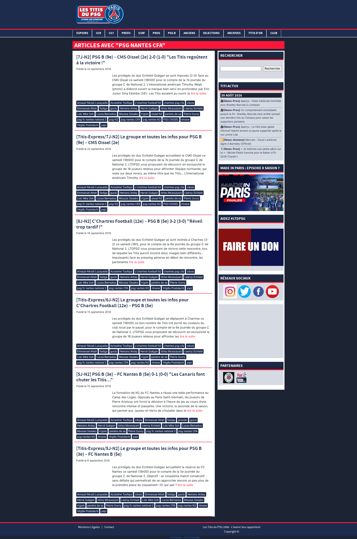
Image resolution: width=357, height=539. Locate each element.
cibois (190, 102)
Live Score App (192, 537)
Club (273, 33)
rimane (185, 119)
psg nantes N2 (152, 119)
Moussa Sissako (128, 113)
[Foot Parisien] (240, 377)
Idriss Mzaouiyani (171, 108)
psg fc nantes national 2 (91, 119)
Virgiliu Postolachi (87, 125)
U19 (98, 33)
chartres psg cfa (174, 102)
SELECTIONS (211, 33)
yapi (103, 125)
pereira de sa (173, 113)
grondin (182, 419)
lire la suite (198, 93)
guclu (113, 108)
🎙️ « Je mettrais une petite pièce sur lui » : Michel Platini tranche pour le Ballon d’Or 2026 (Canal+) (250, 152)
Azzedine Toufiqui (121, 102)
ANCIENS (189, 33)
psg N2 (113, 119)
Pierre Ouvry (191, 113)
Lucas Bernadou (106, 113)
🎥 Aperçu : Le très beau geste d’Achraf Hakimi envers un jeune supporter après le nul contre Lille (251, 130)
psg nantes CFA (130, 119)
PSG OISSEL (170, 119)
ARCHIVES (234, 33)
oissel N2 (156, 113)
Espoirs (82, 33)
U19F (141, 33)
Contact (109, 527)
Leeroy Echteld (193, 108)
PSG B (172, 33)
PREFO (126, 33)
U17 (111, 33)
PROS (156, 33)
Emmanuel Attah (87, 108)
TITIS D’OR (255, 33)
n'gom (145, 113)
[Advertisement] (205, 13)
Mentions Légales (89, 527)
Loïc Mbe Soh (85, 113)
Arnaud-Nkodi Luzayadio (92, 102)
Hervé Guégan (149, 108)
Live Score (175, 537)
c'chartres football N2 (148, 102)
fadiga (103, 108)
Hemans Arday (129, 108)
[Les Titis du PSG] (100, 13)
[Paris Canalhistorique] (229, 377)
